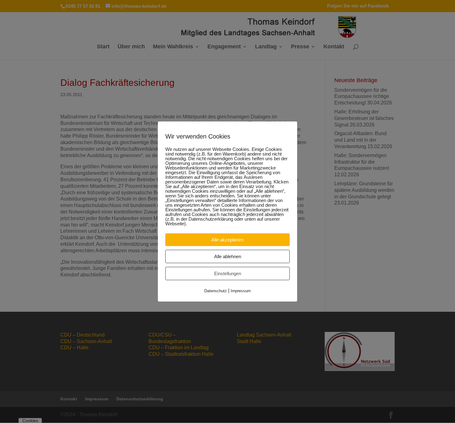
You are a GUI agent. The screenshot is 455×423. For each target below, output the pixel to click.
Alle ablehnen (227, 256)
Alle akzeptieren (227, 239)
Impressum (241, 291)
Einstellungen (227, 273)
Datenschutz (215, 291)
